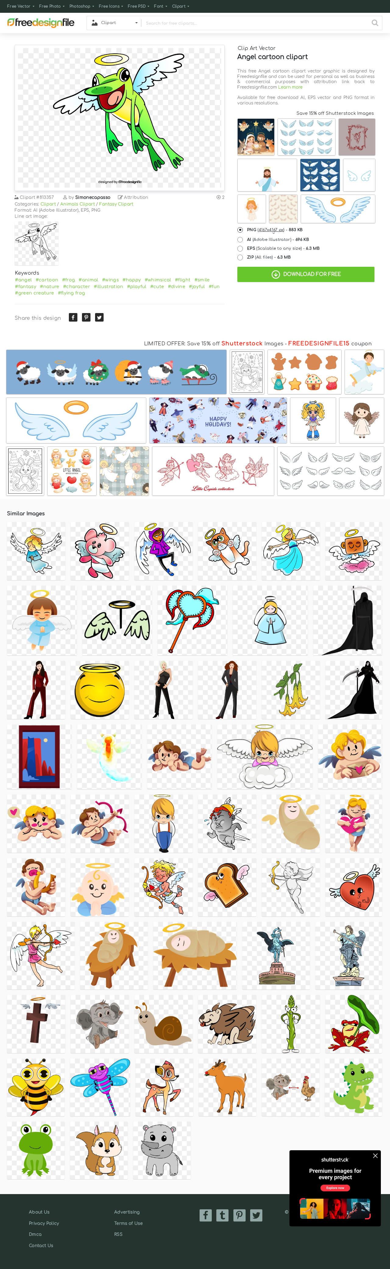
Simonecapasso (92, 197)
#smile (202, 279)
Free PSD (137, 6)
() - (275, 230)
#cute (157, 286)
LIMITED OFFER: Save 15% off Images (213, 344)
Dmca (35, 1234)
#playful (137, 286)
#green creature (34, 293)
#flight (182, 279)
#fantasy (25, 286)
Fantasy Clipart (116, 204)
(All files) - (269, 257)
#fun (214, 286)
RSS (118, 1234)
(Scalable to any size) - (283, 248)
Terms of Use (128, 1223)
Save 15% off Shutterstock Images (335, 113)
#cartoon (47, 279)
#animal (88, 279)
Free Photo (50, 6)
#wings (110, 279)
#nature (49, 286)
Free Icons (109, 6)
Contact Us (41, 1245)
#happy (131, 279)
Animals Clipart (77, 204)
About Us (39, 1212)
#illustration (108, 286)
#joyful (197, 286)
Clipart (179, 6)
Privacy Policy (44, 1223)
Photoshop (79, 6)
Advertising (127, 1212)
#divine (176, 286)
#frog (68, 279)
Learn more (290, 87)
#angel (23, 279)
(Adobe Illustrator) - (278, 240)
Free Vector (19, 6)
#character (76, 286)
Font (158, 6)
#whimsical (158, 279)
